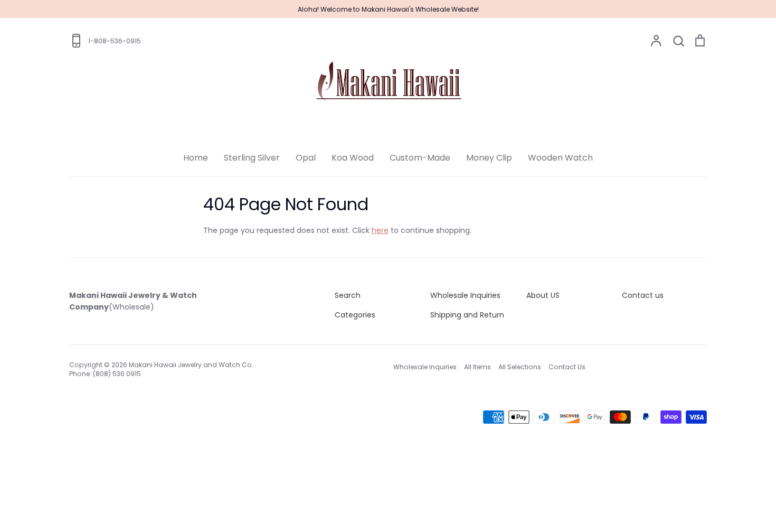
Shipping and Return (467, 315)
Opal (306, 158)
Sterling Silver (252, 158)
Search (348, 295)
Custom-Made (420, 158)
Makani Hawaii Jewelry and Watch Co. (192, 364)
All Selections (519, 366)
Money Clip (489, 158)
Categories (355, 315)
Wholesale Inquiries (465, 295)
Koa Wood (353, 158)
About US (543, 295)
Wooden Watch (560, 158)
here (380, 230)
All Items (477, 366)
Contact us (643, 295)
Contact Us (566, 366)
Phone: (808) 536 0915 (105, 373)
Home (195, 158)
